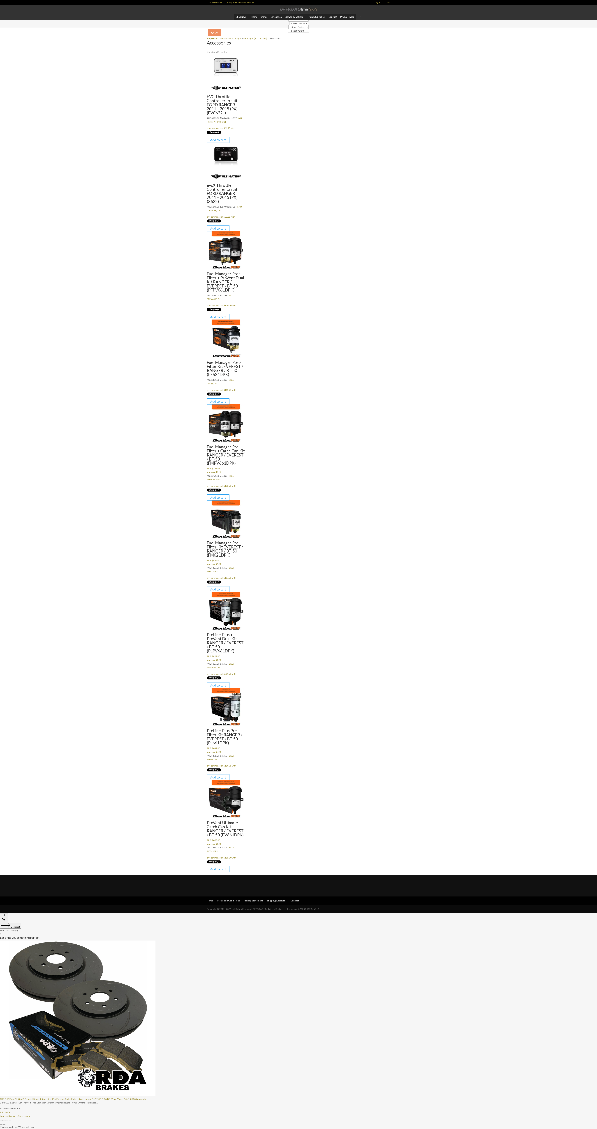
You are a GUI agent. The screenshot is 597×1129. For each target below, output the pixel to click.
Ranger (238, 38)
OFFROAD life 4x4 (261, 909)
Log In (377, 3)
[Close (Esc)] (10, 1120)
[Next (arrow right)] (4, 1124)
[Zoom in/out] (1, 1120)
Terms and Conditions (228, 900)
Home (254, 17)
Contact (333, 17)
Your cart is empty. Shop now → (15, 1116)
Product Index (347, 17)
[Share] (7, 1120)
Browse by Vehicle (294, 17)
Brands (264, 17)
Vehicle (223, 38)
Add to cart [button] (218, 140)
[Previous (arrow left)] (1, 1124)
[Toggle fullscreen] (4, 1120)
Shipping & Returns (277, 900)
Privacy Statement (253, 900)
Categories (276, 17)
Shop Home (212, 38)
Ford (231, 38)
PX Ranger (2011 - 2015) (255, 38)
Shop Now (241, 17)
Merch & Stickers (317, 17)
